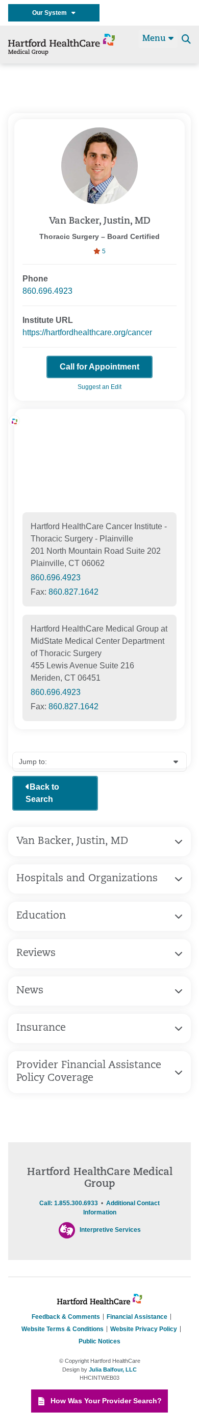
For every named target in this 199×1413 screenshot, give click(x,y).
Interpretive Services (110, 1229)
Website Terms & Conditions (62, 1329)
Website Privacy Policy (143, 1329)
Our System (51, 12)
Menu (155, 39)
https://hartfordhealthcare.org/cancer (87, 332)
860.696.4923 (47, 291)
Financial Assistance (137, 1316)
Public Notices (99, 1341)
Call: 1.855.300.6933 (68, 1203)
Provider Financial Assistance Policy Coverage (88, 1071)
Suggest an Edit (99, 386)
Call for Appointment (99, 366)
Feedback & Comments (66, 1316)
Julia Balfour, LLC (113, 1369)
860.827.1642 (73, 592)
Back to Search (42, 792)
